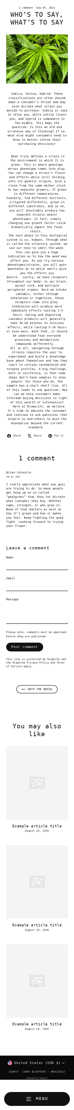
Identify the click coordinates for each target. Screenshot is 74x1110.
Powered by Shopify (37, 1078)
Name (9, 557)
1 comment (27, 7)
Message (12, 599)
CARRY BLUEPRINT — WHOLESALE (43, 1071)
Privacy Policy (38, 662)
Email (10, 578)
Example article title (37, 826)
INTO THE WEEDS (39, 689)
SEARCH (13, 1071)
